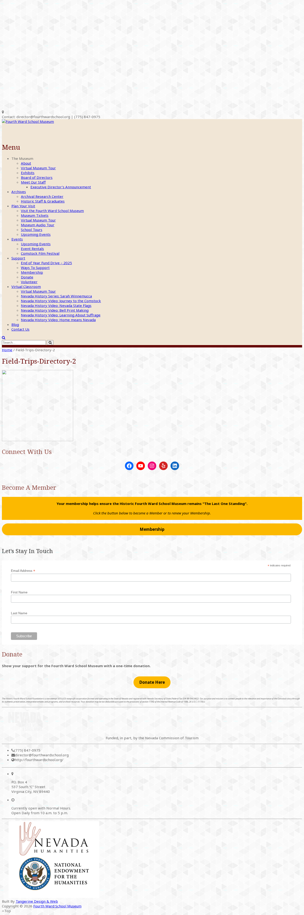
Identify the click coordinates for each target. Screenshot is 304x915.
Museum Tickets (34, 215)
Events (17, 239)
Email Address (23, 570)
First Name (19, 592)
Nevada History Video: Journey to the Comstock (61, 300)
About (26, 163)
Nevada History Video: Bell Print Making (55, 310)
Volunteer (29, 281)
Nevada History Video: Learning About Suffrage (60, 315)
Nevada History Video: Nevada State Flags (56, 305)
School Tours (31, 229)
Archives (18, 191)
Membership (32, 272)
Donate (27, 277)
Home (7, 349)
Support (18, 258)
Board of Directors (36, 177)
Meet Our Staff (33, 182)
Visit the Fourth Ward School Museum (52, 210)
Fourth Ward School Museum (57, 906)
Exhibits (27, 172)
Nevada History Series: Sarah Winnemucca (56, 296)
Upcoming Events (36, 234)
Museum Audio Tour (37, 224)
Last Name (19, 613)
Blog (15, 324)
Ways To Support (35, 267)
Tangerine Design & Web (37, 901)
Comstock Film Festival (40, 253)
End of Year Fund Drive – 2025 (46, 262)
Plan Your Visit (23, 205)
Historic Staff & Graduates (43, 201)
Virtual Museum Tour (38, 168)
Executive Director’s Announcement (60, 187)
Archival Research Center (42, 196)
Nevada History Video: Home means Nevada (58, 319)
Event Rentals (32, 248)
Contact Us (20, 329)
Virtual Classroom (26, 286)
